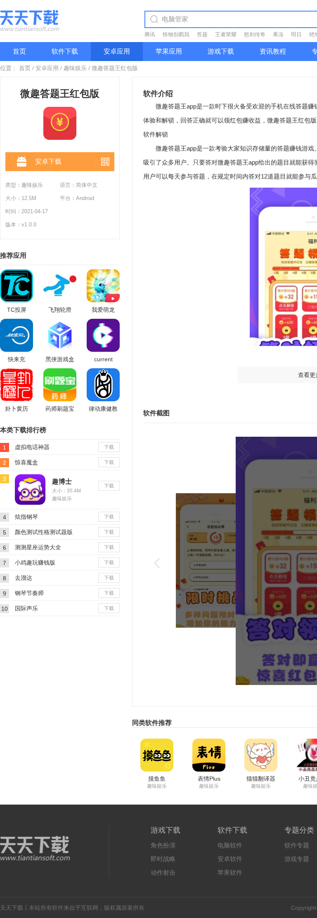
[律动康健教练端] (103, 384)
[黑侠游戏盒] (59, 335)
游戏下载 (221, 51)
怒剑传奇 (254, 34)
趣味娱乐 (75, 68)
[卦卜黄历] (16, 384)
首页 (19, 51)
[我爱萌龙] (103, 285)
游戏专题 (296, 858)
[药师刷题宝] (59, 384)
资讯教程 (273, 51)
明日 (296, 34)
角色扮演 (163, 845)
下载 (109, 447)
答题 (202, 34)
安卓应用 (117, 51)
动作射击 (163, 872)
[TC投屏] (16, 285)
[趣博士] (30, 477)
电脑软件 (230, 845)
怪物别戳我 (176, 34)
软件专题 (296, 845)
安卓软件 (230, 858)
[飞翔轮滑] (59, 285)
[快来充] (16, 335)
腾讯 (149, 34)
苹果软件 (230, 872)
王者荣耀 (226, 34)
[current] (103, 335)
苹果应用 (169, 51)
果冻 (278, 34)
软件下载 (65, 51)
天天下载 (11, 907)
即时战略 (163, 858)
